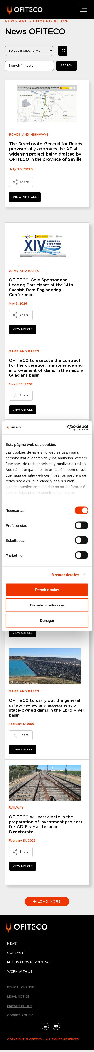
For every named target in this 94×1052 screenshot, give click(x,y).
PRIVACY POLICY (19, 1006)
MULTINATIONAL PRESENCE (29, 962)
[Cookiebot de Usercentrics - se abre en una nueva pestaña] (67, 427)
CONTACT (15, 953)
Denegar (47, 620)
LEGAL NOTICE (18, 996)
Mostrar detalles (65, 575)
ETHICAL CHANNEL (21, 987)
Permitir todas (47, 590)
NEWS (12, 943)
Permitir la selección (47, 605)
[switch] (81, 525)
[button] (47, 901)
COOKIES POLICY (20, 1015)
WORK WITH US (19, 971)
